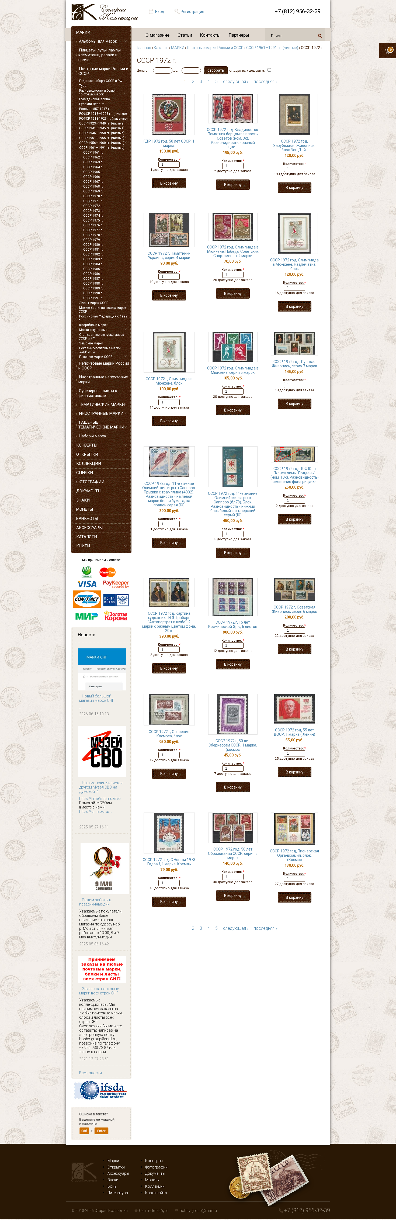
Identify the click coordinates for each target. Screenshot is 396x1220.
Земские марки (91, 343)
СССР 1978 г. (93, 235)
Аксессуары (118, 1173)
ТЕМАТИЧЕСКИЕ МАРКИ (102, 404)
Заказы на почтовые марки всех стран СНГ (99, 991)
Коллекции (155, 1186)
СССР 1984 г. (93, 264)
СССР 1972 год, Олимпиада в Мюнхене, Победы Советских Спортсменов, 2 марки (233, 251)
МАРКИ (83, 32)
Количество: (169, 159)
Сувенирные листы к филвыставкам (97, 393)
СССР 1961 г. (93, 152)
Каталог (161, 48)
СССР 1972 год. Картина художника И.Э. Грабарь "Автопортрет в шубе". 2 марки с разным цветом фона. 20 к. (169, 622)
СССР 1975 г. (93, 220)
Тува (82, 86)
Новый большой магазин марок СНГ (96, 698)
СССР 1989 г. (93, 288)
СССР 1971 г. (93, 201)
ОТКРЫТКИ (87, 454)
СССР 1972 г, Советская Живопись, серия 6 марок (294, 609)
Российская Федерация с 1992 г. (103, 318)
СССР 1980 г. (93, 245)
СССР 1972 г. (93, 206)
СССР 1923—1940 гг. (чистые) (101, 123)
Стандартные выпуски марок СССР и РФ (101, 336)
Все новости (90, 1073)
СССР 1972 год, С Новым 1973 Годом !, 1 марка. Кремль (169, 862)
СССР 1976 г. (93, 225)
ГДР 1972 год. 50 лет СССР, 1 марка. (169, 143)
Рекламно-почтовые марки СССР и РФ (100, 350)
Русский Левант (91, 104)
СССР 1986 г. (93, 274)
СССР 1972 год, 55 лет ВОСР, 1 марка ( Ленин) (294, 732)
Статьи (185, 35)
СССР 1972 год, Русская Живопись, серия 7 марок (294, 364)
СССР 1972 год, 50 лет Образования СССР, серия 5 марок (233, 853)
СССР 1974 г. (93, 215)
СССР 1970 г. (93, 196)
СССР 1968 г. (93, 186)
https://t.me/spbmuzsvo (100, 798)
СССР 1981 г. (93, 249)
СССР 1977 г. (93, 230)
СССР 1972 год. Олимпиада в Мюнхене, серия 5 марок (233, 370)
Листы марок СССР (93, 303)
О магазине (157, 35)
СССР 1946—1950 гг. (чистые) (101, 133)
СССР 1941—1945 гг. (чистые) (101, 128)
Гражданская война (94, 99)
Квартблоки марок (93, 325)
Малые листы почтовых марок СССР (102, 309)
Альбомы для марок (98, 41)
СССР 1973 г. (93, 211)
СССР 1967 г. (93, 182)
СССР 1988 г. (93, 283)
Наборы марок (92, 436)
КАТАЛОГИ (86, 536)
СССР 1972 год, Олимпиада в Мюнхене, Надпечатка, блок (294, 264)
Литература (117, 1193)
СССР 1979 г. (93, 240)
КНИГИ (83, 546)
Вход (159, 11)
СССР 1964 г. (93, 167)
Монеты (152, 1180)
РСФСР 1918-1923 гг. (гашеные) (103, 118)
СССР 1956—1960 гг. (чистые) (101, 143)
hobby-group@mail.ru (198, 1210)
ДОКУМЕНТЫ (88, 491)
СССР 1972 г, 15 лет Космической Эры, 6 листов (232, 624)
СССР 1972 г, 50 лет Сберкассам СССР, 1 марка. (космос (233, 745)
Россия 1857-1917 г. (94, 109)
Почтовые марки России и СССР (103, 71)
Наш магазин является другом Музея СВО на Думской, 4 (101, 787)
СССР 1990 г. (93, 293)
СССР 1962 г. (93, 157)
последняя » (265, 81)
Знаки (112, 1180)
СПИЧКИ (84, 472)
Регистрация (192, 11)
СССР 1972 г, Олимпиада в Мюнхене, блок (169, 381)
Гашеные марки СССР (95, 357)
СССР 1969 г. (93, 191)
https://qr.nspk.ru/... (95, 811)
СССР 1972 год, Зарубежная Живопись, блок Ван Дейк (294, 145)
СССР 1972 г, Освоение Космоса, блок (169, 734)
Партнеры (239, 35)
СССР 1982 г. (93, 254)
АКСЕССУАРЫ (89, 527)
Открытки (116, 1167)
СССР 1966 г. (93, 177)
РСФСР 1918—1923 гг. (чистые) (103, 114)
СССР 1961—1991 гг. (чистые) (101, 148)
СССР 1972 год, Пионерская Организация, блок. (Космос (294, 855)
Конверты (154, 1161)
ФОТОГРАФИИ (90, 481)
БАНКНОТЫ (87, 518)
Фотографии (156, 1167)
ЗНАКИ (83, 500)
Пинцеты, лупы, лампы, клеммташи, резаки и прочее (99, 55)
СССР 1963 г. (93, 162)
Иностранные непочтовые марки (103, 379)
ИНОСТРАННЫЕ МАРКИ (101, 413)
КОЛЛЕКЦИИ (88, 463)
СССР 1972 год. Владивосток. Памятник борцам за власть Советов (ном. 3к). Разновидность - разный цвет (233, 138)
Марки (113, 1161)
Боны (112, 1186)
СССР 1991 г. (93, 298)
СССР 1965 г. (93, 172)
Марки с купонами (93, 330)
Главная (144, 48)
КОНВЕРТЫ (86, 445)
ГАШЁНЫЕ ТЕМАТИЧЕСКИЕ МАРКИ (101, 425)
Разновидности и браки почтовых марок (97, 92)
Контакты (210, 35)
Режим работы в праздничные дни (95, 902)
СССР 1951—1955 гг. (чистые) (101, 138)
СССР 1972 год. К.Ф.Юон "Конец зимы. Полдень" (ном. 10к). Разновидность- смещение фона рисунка (294, 475)
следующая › (235, 81)
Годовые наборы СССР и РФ (100, 81)
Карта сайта (156, 1193)
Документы (155, 1173)
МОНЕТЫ (84, 509)
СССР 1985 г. (93, 269)
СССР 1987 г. (93, 279)
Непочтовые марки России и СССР (103, 366)
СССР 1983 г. (93, 259)
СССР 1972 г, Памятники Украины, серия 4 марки (169, 255)
